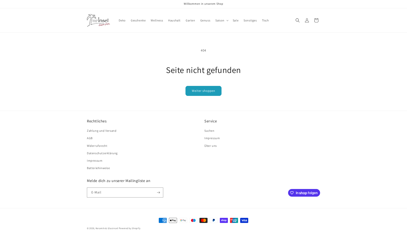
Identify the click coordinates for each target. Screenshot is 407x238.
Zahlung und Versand (101, 131)
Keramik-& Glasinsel (107, 228)
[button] (221, 20)
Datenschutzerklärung (102, 153)
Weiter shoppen (203, 91)
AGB (90, 138)
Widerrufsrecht (97, 146)
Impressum (94, 160)
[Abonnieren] (158, 192)
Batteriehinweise (98, 168)
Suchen (209, 131)
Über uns (210, 146)
